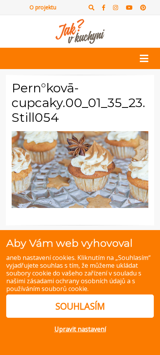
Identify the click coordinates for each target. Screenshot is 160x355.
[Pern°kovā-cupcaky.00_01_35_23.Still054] (80, 169)
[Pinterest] (143, 7)
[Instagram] (115, 7)
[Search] (91, 7)
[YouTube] (129, 7)
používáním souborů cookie (46, 288)
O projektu (43, 7)
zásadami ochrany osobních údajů (76, 281)
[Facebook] (103, 7)
